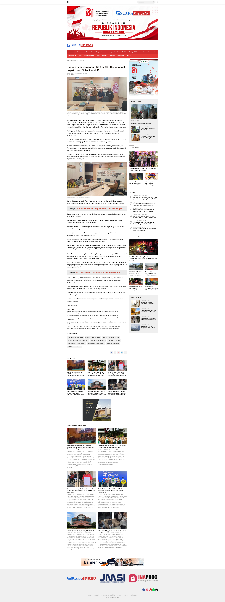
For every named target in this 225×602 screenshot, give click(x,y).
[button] (154, 2)
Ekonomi (104, 55)
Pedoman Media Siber (130, 595)
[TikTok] (156, 590)
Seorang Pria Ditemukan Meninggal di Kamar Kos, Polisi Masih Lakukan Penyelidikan (151, 288)
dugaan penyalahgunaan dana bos (78, 340)
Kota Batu (117, 52)
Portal (124, 52)
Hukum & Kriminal (89, 55)
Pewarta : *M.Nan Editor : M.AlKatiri (78, 73)
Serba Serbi (151, 52)
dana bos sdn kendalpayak (111, 337)
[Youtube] (150, 590)
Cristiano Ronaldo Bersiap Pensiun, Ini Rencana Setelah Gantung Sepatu (135, 183)
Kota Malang (95, 52)
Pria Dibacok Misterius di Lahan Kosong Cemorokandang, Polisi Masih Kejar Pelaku (135, 273)
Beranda (70, 52)
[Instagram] (147, 590)
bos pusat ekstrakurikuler (93, 337)
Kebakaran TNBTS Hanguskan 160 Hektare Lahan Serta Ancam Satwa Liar (149, 327)
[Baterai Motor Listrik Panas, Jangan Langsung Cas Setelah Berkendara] (144, 111)
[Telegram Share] (122, 352)
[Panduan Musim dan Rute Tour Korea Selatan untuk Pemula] (135, 311)
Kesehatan (112, 55)
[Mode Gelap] (157, 2)
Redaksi (112, 595)
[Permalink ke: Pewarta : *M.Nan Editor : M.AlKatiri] (68, 74)
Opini (144, 52)
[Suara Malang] (80, 45)
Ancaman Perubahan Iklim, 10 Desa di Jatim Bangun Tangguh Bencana (144, 204)
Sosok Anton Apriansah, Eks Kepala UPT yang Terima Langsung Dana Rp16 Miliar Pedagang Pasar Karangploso (145, 198)
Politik (80, 55)
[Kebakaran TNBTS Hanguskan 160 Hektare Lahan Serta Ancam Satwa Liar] (135, 327)
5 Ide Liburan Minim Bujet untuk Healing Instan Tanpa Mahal (149, 319)
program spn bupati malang (96, 343)
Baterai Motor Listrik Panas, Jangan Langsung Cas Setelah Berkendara (141, 122)
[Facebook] (143, 590)
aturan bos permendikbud (75, 337)
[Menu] (68, 2)
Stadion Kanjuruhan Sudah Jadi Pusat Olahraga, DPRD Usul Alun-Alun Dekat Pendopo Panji (93, 326)
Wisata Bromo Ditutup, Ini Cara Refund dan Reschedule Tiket (144, 229)
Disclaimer (120, 595)
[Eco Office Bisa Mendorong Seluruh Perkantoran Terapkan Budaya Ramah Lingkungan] (97, 365)
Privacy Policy (105, 595)
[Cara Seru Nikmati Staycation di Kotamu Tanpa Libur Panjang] (135, 303)
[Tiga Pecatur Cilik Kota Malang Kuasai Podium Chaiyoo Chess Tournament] (143, 159)
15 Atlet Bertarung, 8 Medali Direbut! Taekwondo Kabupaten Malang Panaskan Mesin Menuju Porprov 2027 (96, 322)
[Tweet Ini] (115, 352)
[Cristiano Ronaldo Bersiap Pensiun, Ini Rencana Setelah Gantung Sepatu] (136, 176)
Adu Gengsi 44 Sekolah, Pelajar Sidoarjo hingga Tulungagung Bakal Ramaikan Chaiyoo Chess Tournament (150, 183)
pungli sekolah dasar (113, 343)
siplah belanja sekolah (74, 347)
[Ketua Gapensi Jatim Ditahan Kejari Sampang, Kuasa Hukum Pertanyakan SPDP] (136, 281)
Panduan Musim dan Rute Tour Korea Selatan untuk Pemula (148, 311)
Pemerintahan (72, 55)
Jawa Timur (85, 52)
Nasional (77, 52)
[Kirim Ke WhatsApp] (125, 352)
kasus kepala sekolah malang (76, 343)
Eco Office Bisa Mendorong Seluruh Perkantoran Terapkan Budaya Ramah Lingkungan (92, 315)
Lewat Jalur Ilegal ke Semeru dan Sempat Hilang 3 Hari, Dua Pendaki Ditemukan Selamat (93, 328)
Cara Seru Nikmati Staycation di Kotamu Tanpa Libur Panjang (147, 303)
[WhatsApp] (153, 590)
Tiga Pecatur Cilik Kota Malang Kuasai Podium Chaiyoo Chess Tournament (142, 169)
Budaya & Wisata (134, 52)
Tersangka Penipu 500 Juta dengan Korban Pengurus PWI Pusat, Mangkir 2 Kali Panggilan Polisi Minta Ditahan (144, 223)
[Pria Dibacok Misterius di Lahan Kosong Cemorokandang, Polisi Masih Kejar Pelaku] (136, 266)
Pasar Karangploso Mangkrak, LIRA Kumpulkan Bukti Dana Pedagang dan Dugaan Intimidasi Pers (144, 216)
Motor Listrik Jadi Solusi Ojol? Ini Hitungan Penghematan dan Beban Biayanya (148, 129)
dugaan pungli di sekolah (98, 340)
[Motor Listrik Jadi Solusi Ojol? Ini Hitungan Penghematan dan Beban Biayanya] (135, 129)
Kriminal (128, 55)
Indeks (90, 595)
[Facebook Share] (111, 352)
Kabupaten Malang (106, 52)
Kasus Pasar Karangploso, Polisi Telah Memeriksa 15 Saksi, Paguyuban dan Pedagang (151, 273)
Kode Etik (96, 595)
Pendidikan (120, 55)
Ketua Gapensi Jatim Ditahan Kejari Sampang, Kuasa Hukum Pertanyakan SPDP (135, 288)
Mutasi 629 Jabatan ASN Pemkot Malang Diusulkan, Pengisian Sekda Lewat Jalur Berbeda (148, 137)
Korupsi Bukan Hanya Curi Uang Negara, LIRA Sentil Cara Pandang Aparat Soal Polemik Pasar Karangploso (94, 318)
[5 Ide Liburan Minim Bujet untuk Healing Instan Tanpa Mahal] (135, 319)
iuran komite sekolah (114, 340)
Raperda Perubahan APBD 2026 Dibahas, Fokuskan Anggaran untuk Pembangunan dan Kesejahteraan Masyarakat (92, 312)
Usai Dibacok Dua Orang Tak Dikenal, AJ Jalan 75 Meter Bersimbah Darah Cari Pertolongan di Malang (143, 258)
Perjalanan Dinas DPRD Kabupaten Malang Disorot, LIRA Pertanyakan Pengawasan (143, 210)
